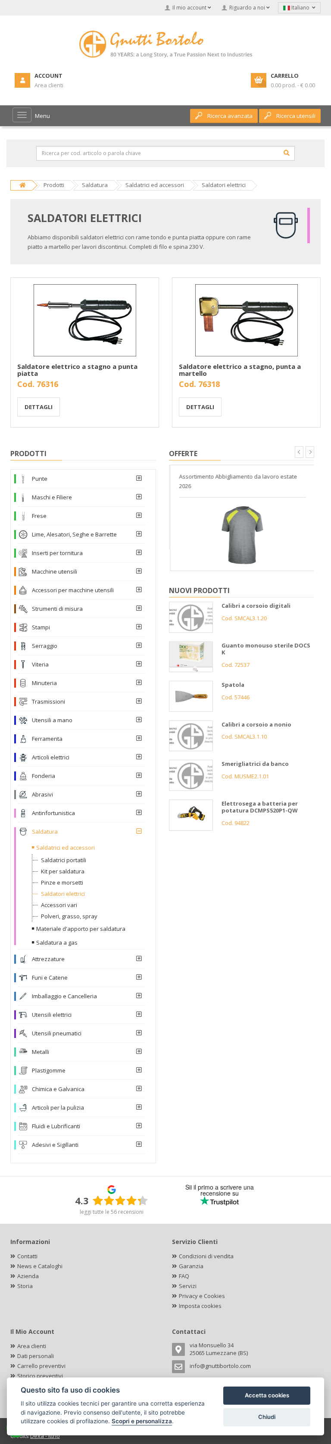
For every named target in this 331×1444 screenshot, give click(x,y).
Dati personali (35, 1356)
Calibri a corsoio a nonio (256, 724)
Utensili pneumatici (56, 1033)
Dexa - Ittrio (45, 1436)
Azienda (28, 1276)
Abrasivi (42, 794)
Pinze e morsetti (62, 882)
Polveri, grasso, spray (69, 916)
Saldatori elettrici (63, 894)
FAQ (184, 1276)
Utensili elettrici (52, 1015)
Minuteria (44, 683)
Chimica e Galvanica (58, 1089)
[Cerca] (287, 153)
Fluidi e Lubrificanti (56, 1126)
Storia (25, 1286)
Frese (39, 516)
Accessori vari (59, 905)
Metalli (40, 1052)
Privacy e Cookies (202, 1296)
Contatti (27, 1256)
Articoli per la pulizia (58, 1107)
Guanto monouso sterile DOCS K (266, 649)
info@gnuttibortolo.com (220, 1366)
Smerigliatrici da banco (255, 764)
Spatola (233, 685)
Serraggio (44, 646)
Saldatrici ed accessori (65, 847)
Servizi (188, 1286)
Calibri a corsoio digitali (256, 605)
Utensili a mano (52, 720)
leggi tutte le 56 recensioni (112, 1211)
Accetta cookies (267, 1395)
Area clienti (31, 1346)
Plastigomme (49, 1070)
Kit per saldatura (62, 871)
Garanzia (191, 1266)
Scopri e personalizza (142, 1421)
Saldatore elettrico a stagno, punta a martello (240, 370)
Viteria (40, 664)
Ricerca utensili (295, 116)
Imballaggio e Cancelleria (64, 996)
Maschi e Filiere (52, 497)
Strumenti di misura (57, 609)
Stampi (41, 627)
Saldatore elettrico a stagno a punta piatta (77, 370)
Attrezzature (48, 959)
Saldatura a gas (57, 942)
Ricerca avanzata (230, 116)
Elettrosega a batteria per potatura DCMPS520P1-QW (260, 807)
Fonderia (43, 776)
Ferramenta (47, 739)
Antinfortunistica (53, 813)
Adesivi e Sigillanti (55, 1145)
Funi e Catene (50, 977)
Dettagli (39, 407)
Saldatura (45, 831)
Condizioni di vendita (206, 1256)
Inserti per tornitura (57, 553)
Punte (39, 478)
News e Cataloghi (39, 1266)
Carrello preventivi (41, 1366)
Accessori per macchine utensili (73, 590)
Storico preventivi (40, 1376)
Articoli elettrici (50, 757)
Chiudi (266, 1416)
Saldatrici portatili (63, 860)
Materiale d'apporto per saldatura (80, 929)
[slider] (120, 1200)
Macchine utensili (54, 571)
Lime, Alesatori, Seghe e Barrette (74, 534)
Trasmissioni (48, 701)
